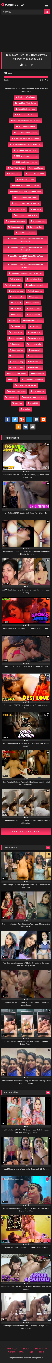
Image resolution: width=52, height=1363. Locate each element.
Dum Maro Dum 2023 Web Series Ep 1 (26, 273)
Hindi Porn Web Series (27, 103)
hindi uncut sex (17, 291)
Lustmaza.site (35, 368)
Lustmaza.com (17, 338)
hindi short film (35, 279)
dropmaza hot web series (26, 215)
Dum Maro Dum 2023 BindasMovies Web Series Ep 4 (26, 266)
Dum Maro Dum (36, 227)
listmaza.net (36, 297)
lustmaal (14, 320)
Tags (31, 1352)
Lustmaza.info (35, 344)
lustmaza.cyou (36, 338)
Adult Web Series (17, 168)
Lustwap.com (38, 391)
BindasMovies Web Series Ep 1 (26, 203)
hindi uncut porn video (37, 285)
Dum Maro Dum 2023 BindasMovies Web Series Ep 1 (26, 240)
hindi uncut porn (13, 285)
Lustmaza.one (35, 356)
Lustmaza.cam (36, 332)
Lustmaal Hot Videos (33, 320)
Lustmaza (36, 326)
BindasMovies (14, 174)
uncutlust (26, 409)
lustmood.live (38, 374)
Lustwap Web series (17, 391)
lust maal (17, 303)
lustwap (13, 379)
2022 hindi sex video (26, 127)
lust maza (17, 309)
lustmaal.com (19, 326)
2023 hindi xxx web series (26, 162)
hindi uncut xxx (36, 291)
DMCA (26, 1349)
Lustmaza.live (17, 350)
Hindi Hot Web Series (26, 97)
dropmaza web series (16, 221)
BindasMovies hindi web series (26, 186)
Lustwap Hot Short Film (33, 379)
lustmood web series (17, 374)
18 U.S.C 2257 (12, 1349)
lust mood (17, 315)
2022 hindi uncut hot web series (26, 138)
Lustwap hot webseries (26, 385)
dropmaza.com (39, 221)
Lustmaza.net (17, 356)
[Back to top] (44, 1355)
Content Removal (16, 1352)
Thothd (40, 1352)
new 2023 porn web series (34, 397)
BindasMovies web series (26, 197)
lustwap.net (12, 397)
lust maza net (34, 309)
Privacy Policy (40, 1349)
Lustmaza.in (17, 344)
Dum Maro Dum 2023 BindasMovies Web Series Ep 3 (26, 257)
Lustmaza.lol (36, 350)
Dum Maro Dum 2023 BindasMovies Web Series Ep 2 (26, 248)
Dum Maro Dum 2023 (26, 233)
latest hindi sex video (26, 109)
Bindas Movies (37, 168)
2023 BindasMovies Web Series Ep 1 (26, 144)
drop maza (37, 209)
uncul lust (18, 403)
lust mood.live (34, 315)
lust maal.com (34, 303)
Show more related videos (26, 831)
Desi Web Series (18, 209)
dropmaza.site (16, 227)
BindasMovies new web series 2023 (26, 192)
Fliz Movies (16, 279)
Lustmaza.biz (16, 332)
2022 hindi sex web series (26, 133)
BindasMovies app (26, 180)
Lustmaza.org (17, 362)
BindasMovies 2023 (36, 174)
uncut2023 (34, 403)
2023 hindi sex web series (26, 156)
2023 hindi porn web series (26, 150)
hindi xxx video (18, 297)
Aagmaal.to (14, 4)
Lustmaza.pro (35, 362)
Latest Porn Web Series (26, 115)
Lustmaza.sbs (17, 368)
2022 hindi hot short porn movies (26, 121)
